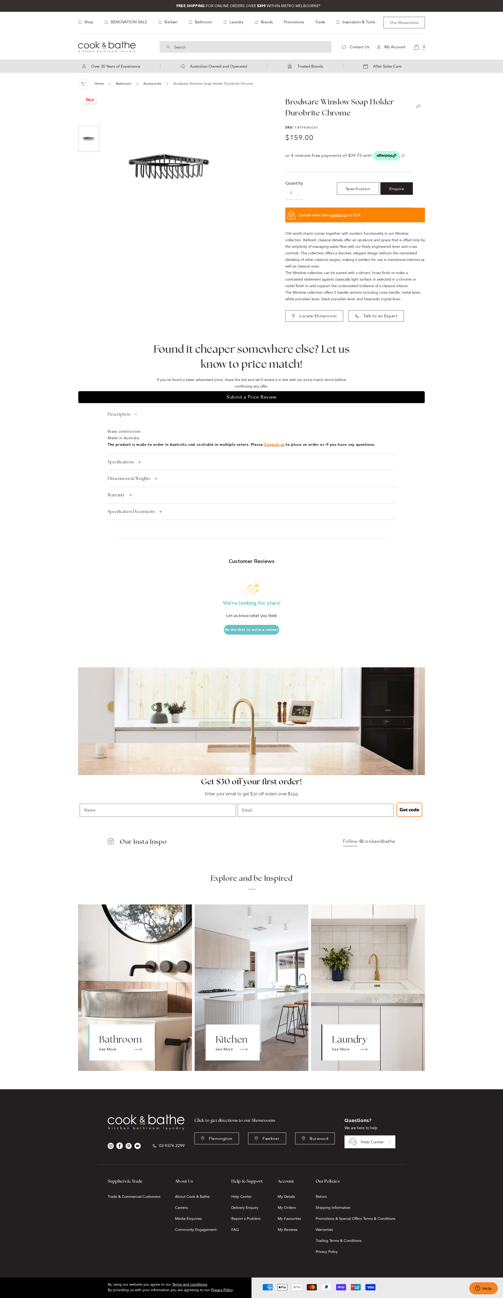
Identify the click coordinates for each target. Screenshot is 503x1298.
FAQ (235, 1229)
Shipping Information (333, 1207)
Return (321, 1196)
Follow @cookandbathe (369, 841)
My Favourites (289, 1218)
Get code (409, 809)
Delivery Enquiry (244, 1207)
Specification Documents (131, 511)
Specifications (121, 462)
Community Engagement (196, 1229)
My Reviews (287, 1229)
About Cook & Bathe (192, 1196)
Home (99, 83)
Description (119, 414)
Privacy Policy (327, 1251)
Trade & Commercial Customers (134, 1196)
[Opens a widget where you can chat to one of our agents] (483, 1288)
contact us (338, 215)
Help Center (372, 1142)
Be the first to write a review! (251, 629)
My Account (394, 47)
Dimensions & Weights (129, 478)
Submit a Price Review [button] (251, 397)
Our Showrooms (404, 22)
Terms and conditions (189, 1284)
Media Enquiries (188, 1218)
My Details (286, 1196)
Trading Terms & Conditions (339, 1240)
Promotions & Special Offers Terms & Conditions (355, 1218)
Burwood (319, 1138)
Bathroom (123, 83)
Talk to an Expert (380, 316)
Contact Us (359, 47)
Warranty (116, 495)
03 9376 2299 (172, 1146)
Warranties (324, 1229)
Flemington (220, 1138)
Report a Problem (246, 1218)
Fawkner (271, 1138)
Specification (358, 188)
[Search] (168, 47)
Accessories (152, 83)
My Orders (287, 1207)
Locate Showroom (318, 316)
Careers (181, 1207)
